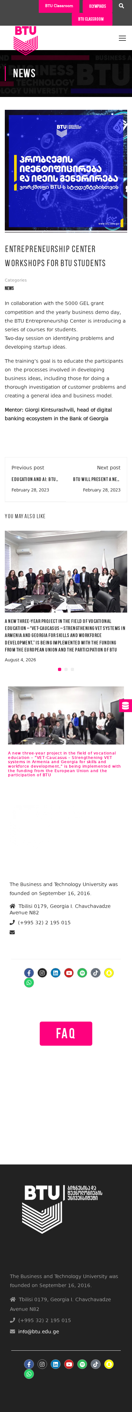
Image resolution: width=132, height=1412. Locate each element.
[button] (59, 669)
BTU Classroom (59, 6)
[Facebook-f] (29, 973)
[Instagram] (42, 973)
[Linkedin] (56, 973)
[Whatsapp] (29, 983)
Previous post (28, 468)
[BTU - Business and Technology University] (25, 35)
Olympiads (97, 6)
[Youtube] (69, 973)
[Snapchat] (109, 973)
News (9, 288)
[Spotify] (82, 973)
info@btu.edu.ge (34, 940)
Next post (108, 468)
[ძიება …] (121, 6)
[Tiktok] (96, 973)
